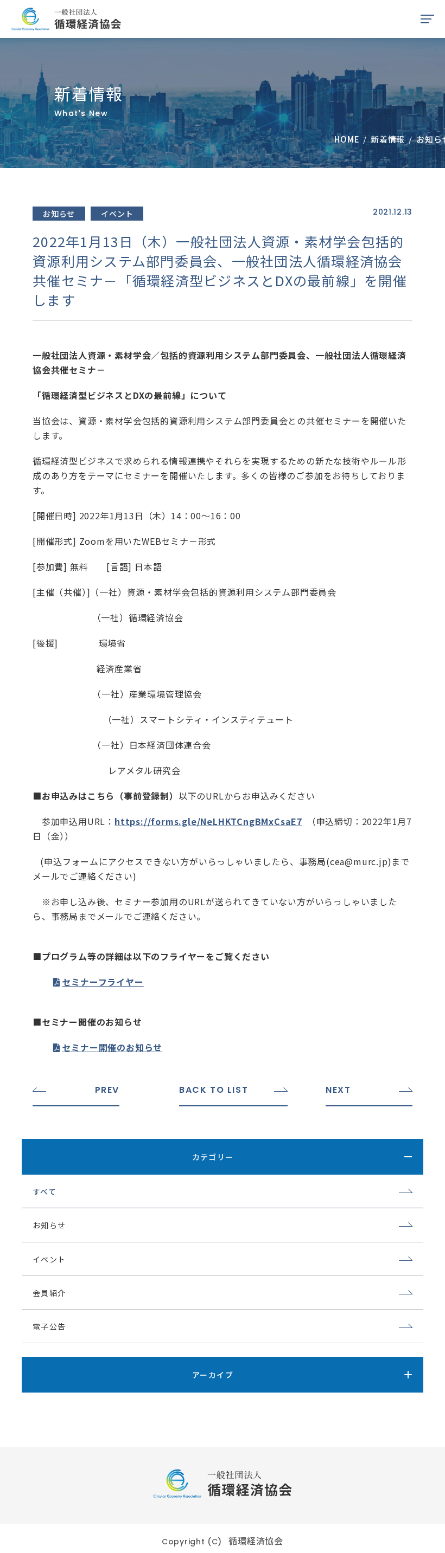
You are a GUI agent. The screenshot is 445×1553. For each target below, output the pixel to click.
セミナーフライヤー (102, 981)
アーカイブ (212, 1374)
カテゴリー (213, 1156)
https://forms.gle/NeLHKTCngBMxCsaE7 (208, 821)
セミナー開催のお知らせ (112, 1047)
